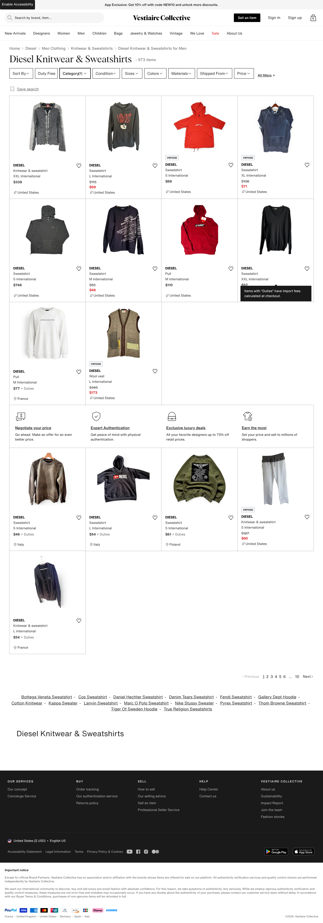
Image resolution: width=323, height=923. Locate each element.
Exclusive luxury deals (185, 428)
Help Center (208, 789)
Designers (41, 33)
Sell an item (247, 17)
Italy (87, 916)
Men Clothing (54, 48)
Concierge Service (22, 796)
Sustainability (271, 796)
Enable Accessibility (17, 4)
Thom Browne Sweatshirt (282, 703)
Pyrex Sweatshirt (236, 703)
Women (63, 33)
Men (81, 33)
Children (99, 33)
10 (297, 676)
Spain (77, 916)
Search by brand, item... (33, 17)
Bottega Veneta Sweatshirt (46, 697)
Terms (78, 851)
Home (14, 48)
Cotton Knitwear (26, 703)
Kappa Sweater (62, 703)
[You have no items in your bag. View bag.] (313, 17)
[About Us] (246, 33)
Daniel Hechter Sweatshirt (138, 697)
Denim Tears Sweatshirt (191, 697)
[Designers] (54, 33)
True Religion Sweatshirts (188, 709)
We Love (197, 33)
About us (268, 789)
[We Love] (208, 33)
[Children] (110, 33)
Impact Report (272, 803)
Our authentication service (97, 796)
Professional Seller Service (158, 809)
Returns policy (87, 803)
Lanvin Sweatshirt (101, 703)
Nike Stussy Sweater (194, 703)
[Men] (89, 33)
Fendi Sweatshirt (236, 697)
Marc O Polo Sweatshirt (146, 703)
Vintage (176, 33)
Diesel (30, 48)
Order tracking (87, 789)
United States (48, 916)
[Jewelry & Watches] (166, 33)
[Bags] (126, 33)
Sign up (295, 17)
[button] (313, 17)
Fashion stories (272, 816)
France (9, 916)
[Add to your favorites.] (79, 166)
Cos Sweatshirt (92, 697)
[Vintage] (186, 33)
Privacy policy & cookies (105, 851)
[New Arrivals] (29, 33)
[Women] (74, 33)
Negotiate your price (33, 428)
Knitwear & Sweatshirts (92, 48)
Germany (65, 916)
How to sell (146, 789)
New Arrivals (15, 33)
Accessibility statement (25, 851)
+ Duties (27, 388)
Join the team (271, 809)
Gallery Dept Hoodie (277, 697)
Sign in (274, 17)
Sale (215, 33)
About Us (234, 33)
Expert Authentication (110, 428)
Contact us (207, 796)
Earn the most (254, 428)
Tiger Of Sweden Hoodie (134, 709)
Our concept (17, 789)
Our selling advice (152, 796)
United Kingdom (26, 916)
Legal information (58, 851)
